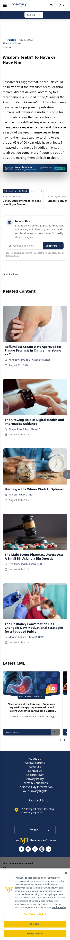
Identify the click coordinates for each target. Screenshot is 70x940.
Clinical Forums (35, 762)
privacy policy (12, 255)
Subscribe (51, 245)
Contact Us (35, 771)
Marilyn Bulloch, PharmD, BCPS (26, 637)
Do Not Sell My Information (35, 787)
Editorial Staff (35, 775)
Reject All (35, 923)
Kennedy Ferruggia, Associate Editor (29, 359)
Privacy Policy (35, 779)
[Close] (66, 873)
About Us (35, 758)
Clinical (31, 14)
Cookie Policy (59, 907)
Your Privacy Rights (35, 791)
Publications (11, 274)
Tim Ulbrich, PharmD (20, 494)
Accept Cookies (35, 933)
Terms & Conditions (35, 783)
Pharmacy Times (12, 43)
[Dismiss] (63, 168)
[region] (35, 904)
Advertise (35, 767)
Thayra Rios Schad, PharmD (24, 429)
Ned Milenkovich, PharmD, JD (25, 564)
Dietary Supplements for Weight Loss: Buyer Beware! (22, 202)
